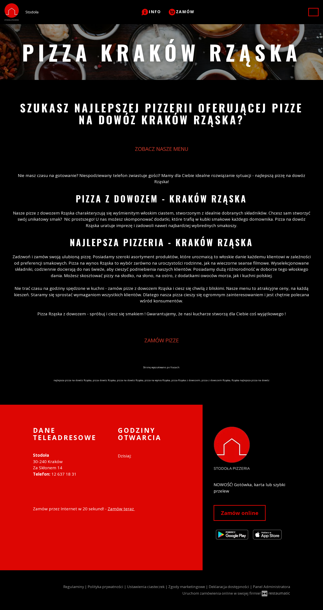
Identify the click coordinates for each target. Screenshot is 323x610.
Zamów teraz (121, 509)
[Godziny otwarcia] (147, 456)
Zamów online (239, 512)
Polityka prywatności (106, 586)
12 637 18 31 (63, 474)
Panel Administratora (271, 586)
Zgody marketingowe (187, 586)
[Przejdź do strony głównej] (252, 449)
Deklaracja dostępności (229, 586)
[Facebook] (120, 469)
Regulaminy (74, 586)
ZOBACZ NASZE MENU (161, 148)
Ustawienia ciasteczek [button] (146, 586)
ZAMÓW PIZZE (161, 340)
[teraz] (139, 456)
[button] (151, 11)
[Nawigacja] (313, 12)
